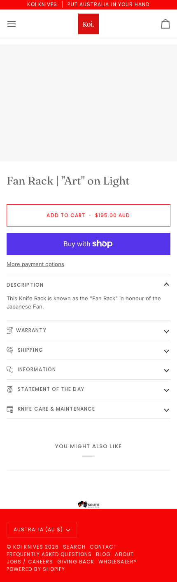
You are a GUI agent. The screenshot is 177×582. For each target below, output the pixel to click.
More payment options (35, 264)
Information (36, 369)
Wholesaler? (117, 561)
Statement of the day (50, 389)
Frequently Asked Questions (49, 554)
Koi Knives (28, 546)
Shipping (29, 349)
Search (74, 546)
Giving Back (75, 561)
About (124, 554)
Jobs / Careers (30, 561)
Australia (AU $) (38, 529)
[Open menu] (19, 24)
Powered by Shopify (36, 569)
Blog (103, 554)
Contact (103, 546)
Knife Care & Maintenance (55, 408)
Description (25, 284)
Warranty (31, 330)
